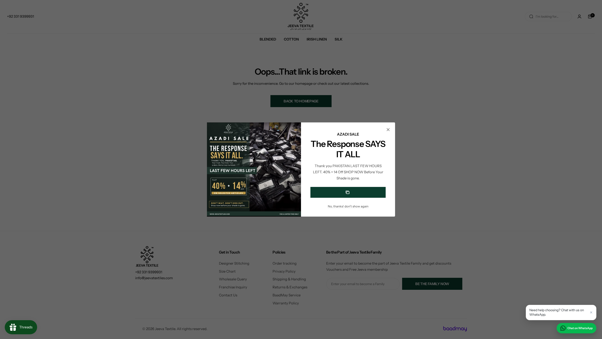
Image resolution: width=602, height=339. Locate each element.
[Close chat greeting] (591, 312)
